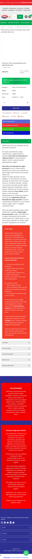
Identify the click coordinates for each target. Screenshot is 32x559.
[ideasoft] (7, 557)
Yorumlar (5, 342)
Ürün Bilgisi (5, 141)
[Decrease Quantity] (4, 103)
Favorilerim (19, 10)
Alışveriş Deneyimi (7, 365)
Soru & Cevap (6, 348)
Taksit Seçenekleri (7, 354)
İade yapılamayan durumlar (10, 125)
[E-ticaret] (16, 557)
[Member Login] (26, 16)
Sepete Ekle (16, 108)
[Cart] (29, 16)
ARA (20, 16)
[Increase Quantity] (27, 103)
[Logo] (6, 17)
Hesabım (4, 10)
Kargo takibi (26, 10)
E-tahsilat (26, 8)
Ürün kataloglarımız (8, 133)
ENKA (14, 90)
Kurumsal (20, 8)
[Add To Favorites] (7, 113)
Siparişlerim (11, 10)
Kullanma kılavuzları (8, 129)
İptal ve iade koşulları (9, 121)
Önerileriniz (5, 360)
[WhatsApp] (26, 553)
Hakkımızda (12, 8)
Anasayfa (5, 8)
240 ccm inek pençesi (19, 87)
